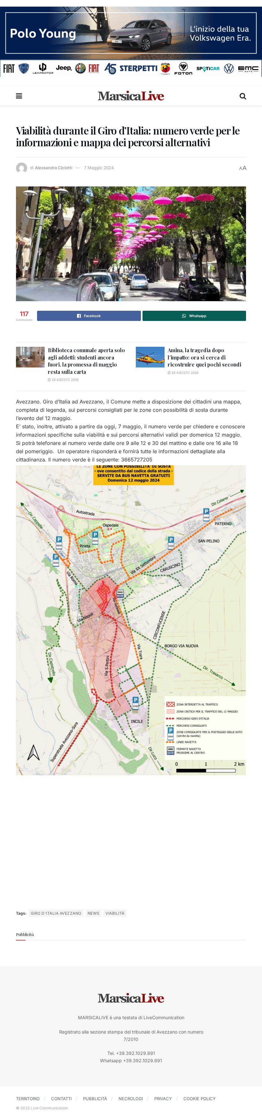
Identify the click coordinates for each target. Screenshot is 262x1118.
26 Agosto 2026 (65, 379)
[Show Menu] (19, 95)
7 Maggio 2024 (99, 167)
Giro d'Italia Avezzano (56, 913)
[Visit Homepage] (131, 96)
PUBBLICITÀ (95, 1098)
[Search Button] (243, 95)
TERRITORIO (28, 1098)
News (94, 913)
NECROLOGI (131, 1098)
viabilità (114, 913)
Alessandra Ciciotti (53, 167)
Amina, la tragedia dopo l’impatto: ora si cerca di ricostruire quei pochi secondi (204, 357)
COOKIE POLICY (199, 1098)
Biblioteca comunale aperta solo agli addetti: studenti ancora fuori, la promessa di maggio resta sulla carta (86, 361)
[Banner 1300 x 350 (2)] (131, 41)
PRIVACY (163, 1098)
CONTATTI (61, 1098)
